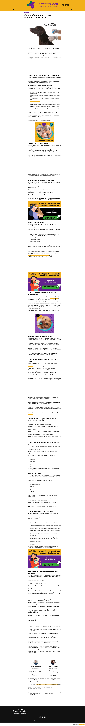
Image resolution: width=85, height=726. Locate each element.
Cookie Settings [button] (75, 724)
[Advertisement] (44, 67)
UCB (37, 675)
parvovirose (30, 366)
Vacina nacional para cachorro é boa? (51, 633)
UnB (53, 671)
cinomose (38, 364)
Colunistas (42, 720)
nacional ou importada (54, 298)
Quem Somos (36, 720)
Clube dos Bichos (29, 720)
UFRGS (53, 675)
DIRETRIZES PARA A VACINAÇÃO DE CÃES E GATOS (47, 684)
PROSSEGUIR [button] (82, 724)
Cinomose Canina (33, 92)
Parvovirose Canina (34, 95)
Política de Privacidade (54, 720)
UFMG (35, 671)
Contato (47, 720)
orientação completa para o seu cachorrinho (48, 353)
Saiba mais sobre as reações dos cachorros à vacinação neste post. (42, 506)
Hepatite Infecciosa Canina (35, 101)
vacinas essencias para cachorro (34, 688)
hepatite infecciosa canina (46, 364)
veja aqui (57, 198)
